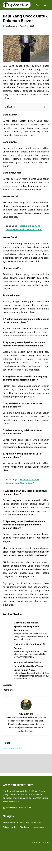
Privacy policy (10, 827)
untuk (20, 748)
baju (5, 748)
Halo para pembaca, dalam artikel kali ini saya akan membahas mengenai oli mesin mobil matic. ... (31, 636)
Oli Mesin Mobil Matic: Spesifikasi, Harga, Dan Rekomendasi (27, 626)
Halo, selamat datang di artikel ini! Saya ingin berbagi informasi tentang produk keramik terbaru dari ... (31, 676)
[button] (37, 4)
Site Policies (9, 822)
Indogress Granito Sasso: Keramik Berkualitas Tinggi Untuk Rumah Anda (28, 666)
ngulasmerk (11, 26)
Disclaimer (25, 827)
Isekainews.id (39, 827)
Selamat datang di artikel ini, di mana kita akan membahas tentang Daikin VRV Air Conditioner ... (30, 654)
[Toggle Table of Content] (43, 107)
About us (36, 822)
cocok (12, 748)
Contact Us (23, 822)
